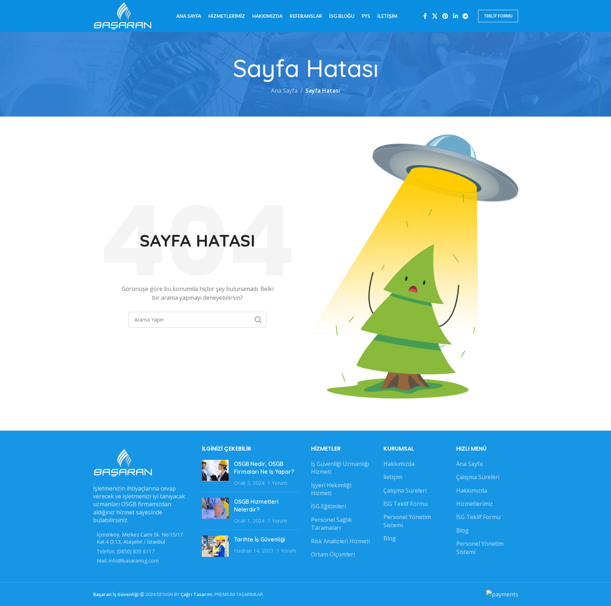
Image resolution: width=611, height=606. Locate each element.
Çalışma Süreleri (405, 490)
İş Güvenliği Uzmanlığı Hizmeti (340, 468)
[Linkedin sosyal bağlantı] (455, 16)
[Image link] (123, 462)
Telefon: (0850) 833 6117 (125, 551)
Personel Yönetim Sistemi (407, 521)
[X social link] (434, 16)
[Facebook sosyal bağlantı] (425, 16)
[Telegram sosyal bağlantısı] (465, 16)
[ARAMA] (258, 320)
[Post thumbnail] (215, 473)
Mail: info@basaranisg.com (128, 560)
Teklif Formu (498, 16)
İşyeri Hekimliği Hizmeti (331, 489)
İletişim (392, 477)
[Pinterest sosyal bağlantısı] (445, 16)
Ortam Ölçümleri (333, 554)
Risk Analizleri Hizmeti (340, 541)
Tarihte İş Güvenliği (259, 539)
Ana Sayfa (284, 90)
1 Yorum (277, 482)
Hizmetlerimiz (474, 504)
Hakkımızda (398, 464)
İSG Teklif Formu (405, 504)
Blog (389, 538)
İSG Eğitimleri (328, 506)
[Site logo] (123, 15)
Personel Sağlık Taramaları (331, 523)
